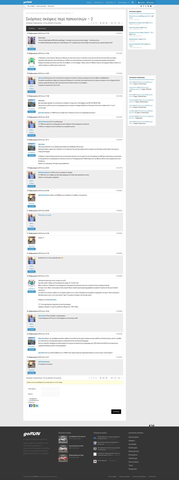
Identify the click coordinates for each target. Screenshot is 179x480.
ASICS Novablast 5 (134, 27)
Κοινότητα (97, 2)
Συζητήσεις (109, 2)
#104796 (119, 140)
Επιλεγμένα (133, 455)
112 (119, 23)
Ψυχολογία (133, 469)
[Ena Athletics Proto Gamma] (63, 443)
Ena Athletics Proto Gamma (77, 436)
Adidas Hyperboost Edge (76, 455)
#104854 (119, 211)
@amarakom (42, 315)
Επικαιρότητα (134, 451)
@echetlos (41, 112)
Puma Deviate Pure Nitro (76, 446)
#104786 (119, 73)
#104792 (119, 117)
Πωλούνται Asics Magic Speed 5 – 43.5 (141, 32)
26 (100, 23)
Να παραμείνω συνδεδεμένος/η (34, 399)
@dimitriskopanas (44, 121)
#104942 (119, 357)
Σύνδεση (142, 2)
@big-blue (41, 338)
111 (115, 23)
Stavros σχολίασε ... (102, 460)
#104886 (119, 311)
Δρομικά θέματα (40, 13)
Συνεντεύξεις (134, 462)
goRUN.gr (36, 476)
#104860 (119, 253)
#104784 (119, 53)
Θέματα (33, 13)
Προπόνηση (133, 458)
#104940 (119, 334)
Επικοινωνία (51, 6)
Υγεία (131, 465)
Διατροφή (132, 444)
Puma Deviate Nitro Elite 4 (137, 44)
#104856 (119, 233)
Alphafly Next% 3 (134, 39)
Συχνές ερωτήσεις (41, 6)
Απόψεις (132, 441)
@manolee (41, 78)
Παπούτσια (48, 13)
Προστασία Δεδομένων (139, 476)
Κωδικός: (30, 394)
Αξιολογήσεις (122, 2)
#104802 (119, 190)
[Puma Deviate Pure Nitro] (63, 452)
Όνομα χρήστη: (32, 388)
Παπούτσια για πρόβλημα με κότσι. (140, 16)
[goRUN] (29, 3)
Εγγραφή (151, 2)
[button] (30, 406)
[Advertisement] (142, 63)
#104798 (119, 168)
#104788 (119, 96)
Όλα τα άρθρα (31, 6)
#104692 (119, 33)
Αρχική (89, 2)
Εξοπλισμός (133, 448)
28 (106, 23)
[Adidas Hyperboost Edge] (63, 461)
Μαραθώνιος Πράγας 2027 (137, 22)
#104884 (119, 276)
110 (112, 23)
